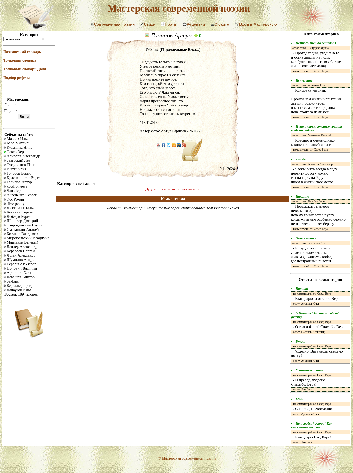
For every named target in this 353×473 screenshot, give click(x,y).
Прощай (302, 288)
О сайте (221, 24)
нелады (301, 159)
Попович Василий (21, 268)
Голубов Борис (18, 173)
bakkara (12, 281)
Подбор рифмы (16, 78)
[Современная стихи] (36, 27)
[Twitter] (168, 145)
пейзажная (86, 184)
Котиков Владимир (22, 234)
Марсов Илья (17, 139)
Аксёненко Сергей (21, 195)
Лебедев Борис (18, 216)
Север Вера (15, 152)
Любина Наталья (20, 208)
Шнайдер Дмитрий (22, 221)
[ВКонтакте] (163, 145)
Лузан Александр (20, 255)
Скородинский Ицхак (24, 225)
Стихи (150, 24)
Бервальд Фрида (19, 286)
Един (299, 399)
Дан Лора (14, 191)
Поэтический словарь (22, 52)
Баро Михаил (17, 143)
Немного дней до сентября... (317, 43)
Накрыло (302, 196)
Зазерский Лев (18, 160)
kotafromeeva (16, 186)
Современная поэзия (114, 24)
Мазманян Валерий (22, 242)
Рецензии (196, 24)
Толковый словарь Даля (24, 69)
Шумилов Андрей (21, 260)
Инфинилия (16, 169)
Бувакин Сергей (19, 212)
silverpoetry (15, 203)
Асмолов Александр (23, 156)
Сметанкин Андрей (22, 229)
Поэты (171, 24)
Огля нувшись (306, 238)
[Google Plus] (183, 145)
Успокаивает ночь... (311, 370)
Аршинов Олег (19, 273)
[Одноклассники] (173, 145)
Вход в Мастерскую (257, 24)
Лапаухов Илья (18, 290)
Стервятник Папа (21, 165)
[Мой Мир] (178, 145)
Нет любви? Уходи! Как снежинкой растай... (311, 425)
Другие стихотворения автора (173, 189)
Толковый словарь (19, 60)
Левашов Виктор (20, 277)
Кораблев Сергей (20, 251)
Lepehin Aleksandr (21, 264)
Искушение (304, 80)
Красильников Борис (23, 178)
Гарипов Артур (19, 182)
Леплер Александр (21, 247)
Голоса (300, 341)
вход (235, 208)
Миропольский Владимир (27, 238)
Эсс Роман (15, 199)
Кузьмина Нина (19, 147)
